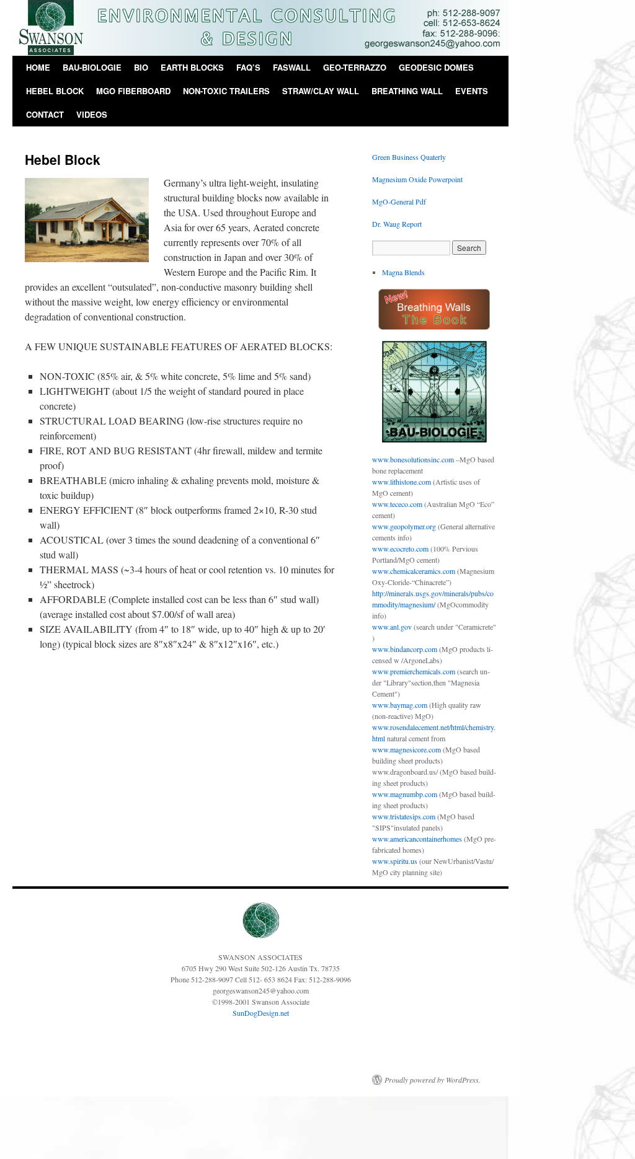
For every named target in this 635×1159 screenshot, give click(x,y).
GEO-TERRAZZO (354, 67)
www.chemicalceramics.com (413, 571)
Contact (45, 114)
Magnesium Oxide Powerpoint (417, 179)
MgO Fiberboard (133, 91)
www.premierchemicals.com (413, 671)
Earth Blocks (192, 67)
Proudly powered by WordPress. (432, 1080)
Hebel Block (55, 91)
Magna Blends (403, 272)
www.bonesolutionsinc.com (413, 459)
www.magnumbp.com (404, 794)
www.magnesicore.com (406, 749)
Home (38, 67)
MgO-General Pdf (399, 201)
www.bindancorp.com (404, 649)
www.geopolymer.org (404, 526)
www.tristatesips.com (403, 816)
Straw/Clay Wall (320, 91)
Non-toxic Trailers (226, 91)
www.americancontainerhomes (417, 839)
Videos (91, 114)
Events (471, 91)
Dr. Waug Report (397, 224)
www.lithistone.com (401, 482)
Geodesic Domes (436, 67)
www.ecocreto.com (400, 548)
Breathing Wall (407, 91)
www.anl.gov (392, 627)
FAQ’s (248, 67)
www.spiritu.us (394, 861)
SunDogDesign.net (261, 1013)
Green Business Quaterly (409, 157)
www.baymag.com (399, 705)
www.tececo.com (397, 504)
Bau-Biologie (92, 67)
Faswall (292, 67)
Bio (141, 67)
